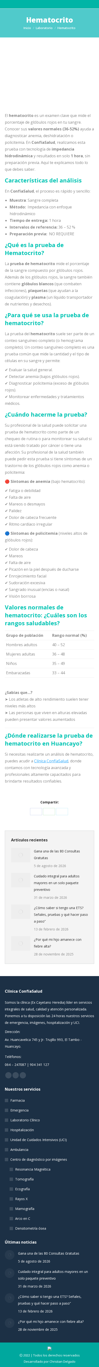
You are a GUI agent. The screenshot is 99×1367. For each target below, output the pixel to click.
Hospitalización (22, 1130)
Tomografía (24, 1179)
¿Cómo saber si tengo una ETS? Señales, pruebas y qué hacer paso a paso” (61, 914)
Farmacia (17, 1100)
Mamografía (24, 1208)
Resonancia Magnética (32, 1169)
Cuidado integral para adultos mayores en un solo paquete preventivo (57, 883)
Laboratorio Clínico (25, 1120)
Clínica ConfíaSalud (51, 761)
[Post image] (20, 855)
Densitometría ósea (30, 1228)
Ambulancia (19, 1149)
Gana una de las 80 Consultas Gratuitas (57, 854)
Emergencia (19, 1110)
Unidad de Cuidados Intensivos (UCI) (38, 1139)
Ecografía (22, 1189)
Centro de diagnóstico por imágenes (38, 1159)
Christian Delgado (62, 1361)
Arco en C (22, 1218)
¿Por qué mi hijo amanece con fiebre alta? (57, 942)
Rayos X (21, 1199)
